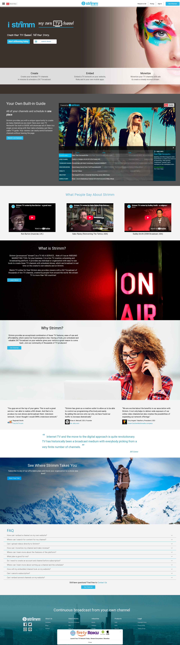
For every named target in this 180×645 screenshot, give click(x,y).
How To (71, 628)
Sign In (160, 4)
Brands (93, 628)
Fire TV (117, 628)
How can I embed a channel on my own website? (27, 535)
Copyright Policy (142, 622)
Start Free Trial (14, 478)
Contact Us (102, 582)
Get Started (172, 4)
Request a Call (142, 4)
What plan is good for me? (18, 556)
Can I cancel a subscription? (18, 573)
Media (93, 622)
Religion (94, 625)
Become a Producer (74, 622)
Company (48, 622)
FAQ (70, 625)
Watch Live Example (15, 138)
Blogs (47, 625)
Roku (116, 625)
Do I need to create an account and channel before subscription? (33, 560)
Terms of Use (141, 628)
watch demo (46, 41)
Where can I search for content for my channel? (26, 539)
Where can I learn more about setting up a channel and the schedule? (35, 565)
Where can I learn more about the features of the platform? (31, 552)
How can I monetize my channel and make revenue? (28, 548)
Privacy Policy (141, 625)
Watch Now (13, 4)
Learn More (14, 280)
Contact (47, 628)
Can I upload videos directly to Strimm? (23, 544)
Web (116, 622)
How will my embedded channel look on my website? (29, 569)
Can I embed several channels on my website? (26, 577)
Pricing (152, 4)
